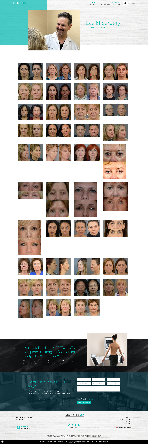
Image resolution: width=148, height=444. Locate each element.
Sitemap (77, 432)
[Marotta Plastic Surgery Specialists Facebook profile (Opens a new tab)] (92, 2)
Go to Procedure (79, 60)
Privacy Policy (90, 399)
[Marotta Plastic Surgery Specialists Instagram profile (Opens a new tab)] (90, 2)
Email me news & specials (84, 395)
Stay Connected (93, 4)
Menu (133, 3)
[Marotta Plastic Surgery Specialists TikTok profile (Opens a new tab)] (94, 2)
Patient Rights (90, 432)
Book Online (116, 4)
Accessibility (97, 432)
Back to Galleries (69, 60)
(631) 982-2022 (105, 4)
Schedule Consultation (83, 402)
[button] (2, 441)
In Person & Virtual (116, 2)
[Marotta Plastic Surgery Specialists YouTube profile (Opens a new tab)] (96, 2)
